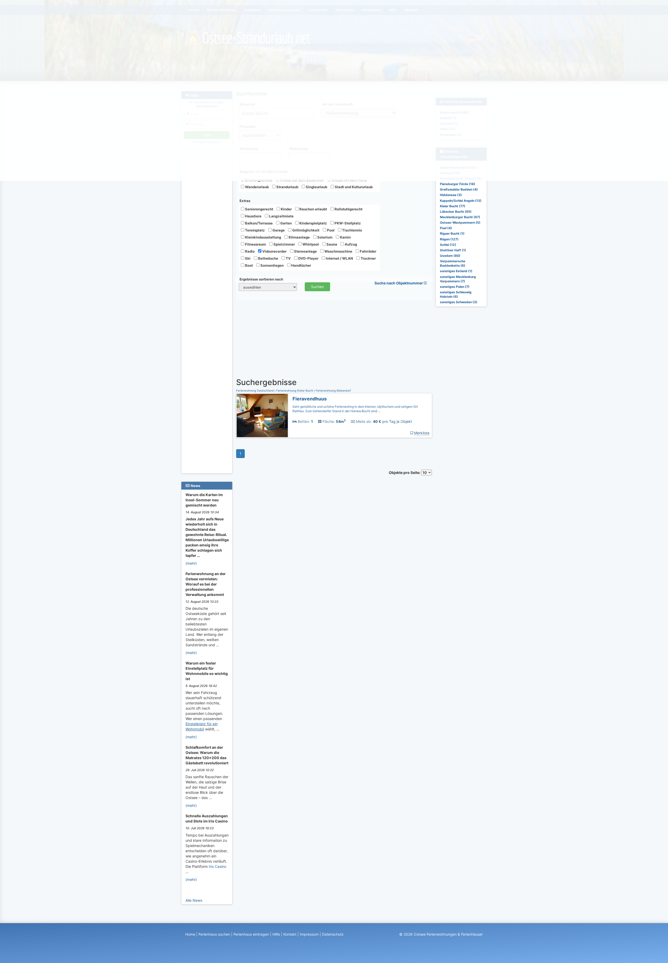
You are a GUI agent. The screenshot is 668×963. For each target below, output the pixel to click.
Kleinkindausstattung (262, 237)
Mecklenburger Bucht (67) (460, 217)
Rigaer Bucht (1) (452, 233)
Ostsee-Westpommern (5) (460, 222)
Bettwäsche (267, 258)
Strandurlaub (287, 187)
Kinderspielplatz (313, 223)
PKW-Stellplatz (347, 223)
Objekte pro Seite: (405, 472)
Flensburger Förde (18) (457, 184)
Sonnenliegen (272, 265)
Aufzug (350, 244)
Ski (247, 258)
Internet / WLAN (339, 258)
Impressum (309, 934)
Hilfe (276, 934)
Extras (245, 201)
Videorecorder (274, 251)
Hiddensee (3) (451, 195)
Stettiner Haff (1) (453, 250)
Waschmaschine (338, 251)
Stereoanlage (305, 251)
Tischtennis (351, 230)
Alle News (194, 900)
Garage (278, 230)
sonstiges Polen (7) (454, 287)
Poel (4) (446, 228)
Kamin (345, 237)
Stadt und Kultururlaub (353, 187)
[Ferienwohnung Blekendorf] (262, 416)
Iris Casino (217, 866)
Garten (285, 223)
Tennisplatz (254, 230)
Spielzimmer (284, 244)
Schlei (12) (448, 245)
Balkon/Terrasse (258, 223)
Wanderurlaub (256, 187)
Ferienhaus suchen (214, 934)
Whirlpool (310, 244)
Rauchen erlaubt (313, 209)
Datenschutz (333, 934)
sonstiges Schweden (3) (458, 302)
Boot (248, 265)
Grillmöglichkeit (305, 230)
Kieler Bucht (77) (452, 206)
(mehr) (191, 563)
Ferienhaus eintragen (251, 934)
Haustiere (252, 216)
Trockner (368, 258)
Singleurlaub (316, 187)
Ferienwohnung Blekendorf (333, 390)
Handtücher (300, 265)
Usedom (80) (450, 256)
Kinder (286, 209)
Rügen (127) (449, 239)
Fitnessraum (255, 244)
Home (190, 934)
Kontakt (289, 934)
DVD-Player (307, 258)
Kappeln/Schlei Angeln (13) (460, 201)
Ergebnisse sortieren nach (261, 279)
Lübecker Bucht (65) (456, 212)
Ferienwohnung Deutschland (255, 390)
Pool (330, 230)
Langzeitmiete (281, 216)
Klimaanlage (299, 237)
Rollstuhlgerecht (348, 209)
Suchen (317, 286)
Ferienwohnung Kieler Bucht (295, 390)
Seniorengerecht (258, 209)
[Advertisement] (208, 237)
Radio (249, 251)
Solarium (324, 237)
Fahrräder (367, 251)
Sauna (331, 244)
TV (288, 258)
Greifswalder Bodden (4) (459, 189)
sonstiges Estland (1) (456, 271)
